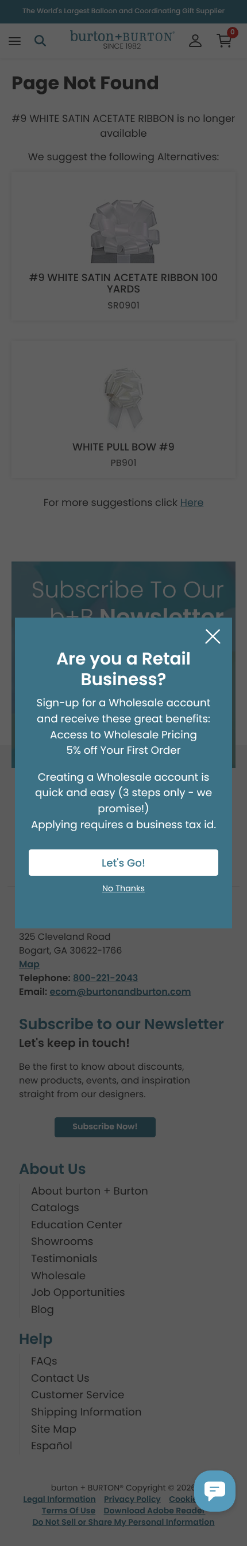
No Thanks (123, 888)
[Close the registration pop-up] (213, 637)
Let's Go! (123, 863)
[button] (215, 1491)
